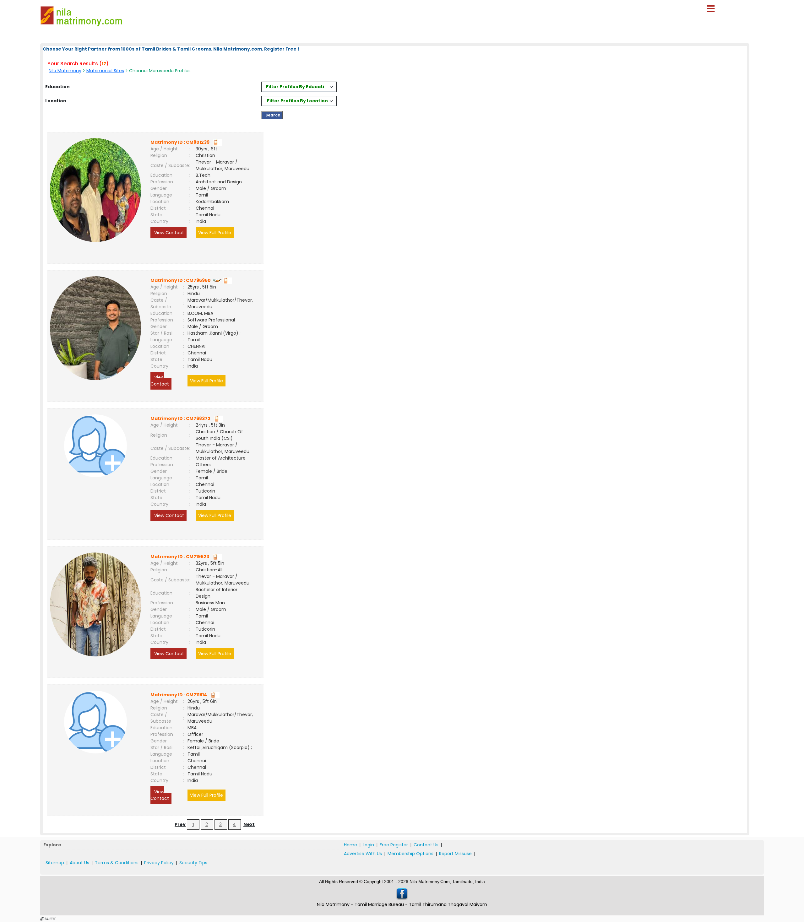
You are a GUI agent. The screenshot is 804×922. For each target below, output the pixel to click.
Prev (180, 824)
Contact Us (426, 845)
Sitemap (55, 863)
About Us (79, 863)
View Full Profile (214, 232)
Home (350, 845)
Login (368, 845)
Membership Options (410, 853)
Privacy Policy (159, 863)
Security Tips (193, 863)
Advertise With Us (363, 853)
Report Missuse (455, 853)
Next (249, 824)
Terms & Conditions (117, 863)
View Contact (168, 232)
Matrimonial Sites (105, 70)
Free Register (394, 845)
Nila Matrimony (65, 70)
